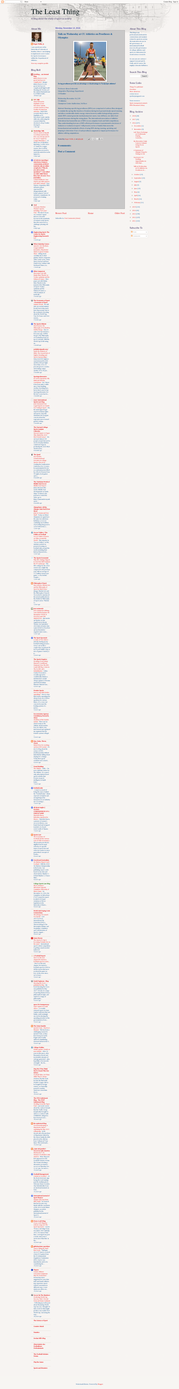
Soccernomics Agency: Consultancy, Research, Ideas (41, 716)
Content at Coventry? (40, 1176)
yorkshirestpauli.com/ (41, 349)
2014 (134, 210)
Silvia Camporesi (39, 271)
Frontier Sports (39, 690)
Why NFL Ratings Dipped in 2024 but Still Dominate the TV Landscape (42, 562)
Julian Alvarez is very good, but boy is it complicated (40, 80)
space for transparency (41, 1004)
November (138, 129)
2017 (134, 119)
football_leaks (38, 788)
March (136, 199)
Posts (134, 232)
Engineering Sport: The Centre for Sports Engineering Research (41, 234)
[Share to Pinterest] (102, 139)
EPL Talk (36, 100)
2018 (134, 116)
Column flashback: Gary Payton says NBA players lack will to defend (41, 181)
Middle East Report (40, 486)
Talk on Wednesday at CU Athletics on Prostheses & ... (140, 168)
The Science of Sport (41, 1320)
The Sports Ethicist (40, 324)
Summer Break (38, 304)
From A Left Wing (40, 1221)
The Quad (37, 454)
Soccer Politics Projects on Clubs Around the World (41, 538)
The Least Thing (55, 11)
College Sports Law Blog (42, 883)
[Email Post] (88, 139)
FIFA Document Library (137, 105)
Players (36, 1270)
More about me (135, 91)
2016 (134, 123)
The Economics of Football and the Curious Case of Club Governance (42, 838)
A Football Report (39, 956)
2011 (134, 221)
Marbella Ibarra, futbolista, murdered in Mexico (41, 817)
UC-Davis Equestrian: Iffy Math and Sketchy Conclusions (41, 380)
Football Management (41, 1174)
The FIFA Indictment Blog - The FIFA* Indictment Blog (41, 1100)
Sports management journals (138, 103)
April (136, 195)
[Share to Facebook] (99, 139)
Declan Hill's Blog (39, 1338)
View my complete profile (39, 63)
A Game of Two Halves (41, 640)
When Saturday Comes (41, 244)
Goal (35, 205)
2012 (134, 217)
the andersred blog (40, 1123)
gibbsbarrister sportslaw (42, 1246)
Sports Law (37, 835)
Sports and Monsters (40, 1368)
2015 (134, 207)
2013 (134, 214)
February (137, 202)
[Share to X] (97, 139)
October (137, 174)
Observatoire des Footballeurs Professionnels (39, 1346)
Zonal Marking (38, 766)
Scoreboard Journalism (41, 860)
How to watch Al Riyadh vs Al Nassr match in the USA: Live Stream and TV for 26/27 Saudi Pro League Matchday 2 (41, 136)
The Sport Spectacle (40, 638)
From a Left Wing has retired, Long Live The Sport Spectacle (41, 1225)
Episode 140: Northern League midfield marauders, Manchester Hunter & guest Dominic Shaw (41, 250)
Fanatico (36, 1332)
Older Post (120, 213)
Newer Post (61, 213)
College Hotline (39, 1047)
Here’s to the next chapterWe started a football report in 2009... (41, 959)
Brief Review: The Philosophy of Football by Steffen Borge (42, 328)
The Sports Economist (41, 558)
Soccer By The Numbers (42, 1295)
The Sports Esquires (40, 659)
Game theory (38, 938)
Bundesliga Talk (39, 131)
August (136, 181)
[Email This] (92, 139)
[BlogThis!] (95, 139)
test (35, 238)
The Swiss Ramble (40, 1026)
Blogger (100, 1384)
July (135, 185)
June (135, 188)
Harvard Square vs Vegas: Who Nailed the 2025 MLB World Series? (42, 435)
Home (91, 213)
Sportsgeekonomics (40, 376)
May (135, 192)
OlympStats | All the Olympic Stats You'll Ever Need (42, 509)
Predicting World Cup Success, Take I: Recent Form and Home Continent (42, 1299)
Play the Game (38, 1362)
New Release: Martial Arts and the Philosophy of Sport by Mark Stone (42, 587)
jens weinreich (38, 608)
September (138, 178)
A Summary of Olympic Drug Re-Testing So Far (140, 152)
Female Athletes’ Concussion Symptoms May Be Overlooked (41, 1274)
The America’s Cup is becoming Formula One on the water (42, 942)
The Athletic (38, 768)
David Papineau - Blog (41, 981)
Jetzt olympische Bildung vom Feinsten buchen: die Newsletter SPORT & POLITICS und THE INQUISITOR (41, 614)
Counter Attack (39, 1326)
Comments (136, 236)
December (138, 126)
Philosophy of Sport (40, 583)
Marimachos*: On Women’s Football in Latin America (42, 1154)
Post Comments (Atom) (72, 218)
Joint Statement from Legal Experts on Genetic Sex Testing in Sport (42, 406)
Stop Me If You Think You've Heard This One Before (41, 1071)
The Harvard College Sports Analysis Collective (41, 429)
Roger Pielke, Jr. (70, 139)
